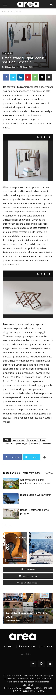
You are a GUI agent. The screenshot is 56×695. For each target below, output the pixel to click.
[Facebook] (33, 664)
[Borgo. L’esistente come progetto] (11, 513)
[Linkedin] (50, 664)
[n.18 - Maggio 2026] (41, 548)
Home (4, 11)
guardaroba (18, 440)
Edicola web (29, 569)
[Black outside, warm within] (11, 498)
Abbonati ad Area (26, 646)
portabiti (9, 444)
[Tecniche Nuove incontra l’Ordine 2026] (28, 608)
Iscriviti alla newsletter (29, 583)
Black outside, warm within (35, 494)
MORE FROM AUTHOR (32, 472)
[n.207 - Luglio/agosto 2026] (15, 548)
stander (34, 444)
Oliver (42, 440)
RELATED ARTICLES (11, 472)
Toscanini (46, 444)
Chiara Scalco (11, 67)
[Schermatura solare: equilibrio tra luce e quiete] (11, 483)
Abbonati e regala (29, 576)
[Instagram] (41, 664)
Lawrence (31, 440)
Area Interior (15, 11)
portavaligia (21, 444)
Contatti (8, 646)
